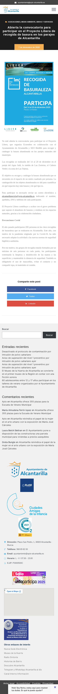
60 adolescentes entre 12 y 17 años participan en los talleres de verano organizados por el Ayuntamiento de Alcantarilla (29, 383)
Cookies (36, 683)
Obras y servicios (44, 22)
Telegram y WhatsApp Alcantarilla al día (23, 669)
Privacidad (47, 683)
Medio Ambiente (28, 22)
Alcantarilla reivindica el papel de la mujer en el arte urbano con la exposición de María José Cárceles (27, 421)
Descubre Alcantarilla (14, 665)
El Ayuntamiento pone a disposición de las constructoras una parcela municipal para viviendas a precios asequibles (26, 433)
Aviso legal (8, 683)
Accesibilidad (23, 683)
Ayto (4, 401)
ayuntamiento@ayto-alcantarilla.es (31, 2)
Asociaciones (14, 22)
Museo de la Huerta (13, 653)
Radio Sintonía (11, 657)
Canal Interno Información (16, 674)
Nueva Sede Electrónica (15, 649)
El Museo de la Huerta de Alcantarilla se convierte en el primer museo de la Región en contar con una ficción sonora (28, 373)
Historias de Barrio (13, 661)
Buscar (5, 329)
